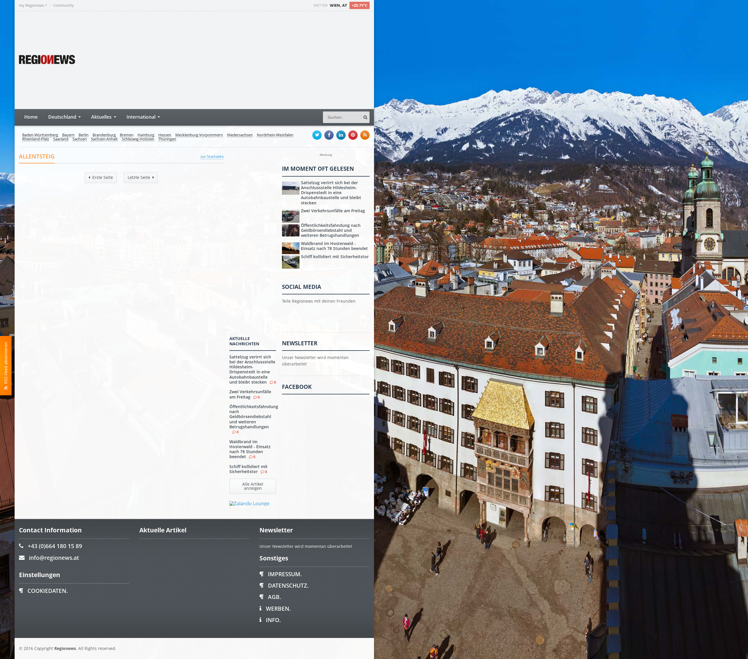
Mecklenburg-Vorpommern (199, 135)
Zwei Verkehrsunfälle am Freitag (250, 394)
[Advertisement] (260, 59)
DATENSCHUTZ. (288, 585)
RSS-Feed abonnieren (5, 364)
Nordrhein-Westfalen (275, 135)
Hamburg (146, 135)
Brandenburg (104, 135)
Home (31, 116)
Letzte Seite (139, 177)
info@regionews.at (54, 558)
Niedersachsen (240, 135)
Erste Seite (102, 177)
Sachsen (79, 139)
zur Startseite (212, 156)
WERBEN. (278, 609)
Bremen (127, 135)
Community (63, 5)
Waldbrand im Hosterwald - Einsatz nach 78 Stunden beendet (250, 449)
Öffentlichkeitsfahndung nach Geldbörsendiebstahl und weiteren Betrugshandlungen (253, 416)
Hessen (164, 135)
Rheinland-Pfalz (35, 139)
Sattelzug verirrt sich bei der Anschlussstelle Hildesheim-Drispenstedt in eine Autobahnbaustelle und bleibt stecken (252, 369)
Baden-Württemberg (40, 135)
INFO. (273, 620)
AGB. (274, 597)
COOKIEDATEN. (47, 591)
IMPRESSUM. (285, 574)
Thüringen (167, 139)
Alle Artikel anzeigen (252, 486)
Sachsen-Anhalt (104, 139)
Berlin (84, 135)
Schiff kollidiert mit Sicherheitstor (248, 469)
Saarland (60, 139)
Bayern (68, 135)
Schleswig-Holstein (138, 139)
